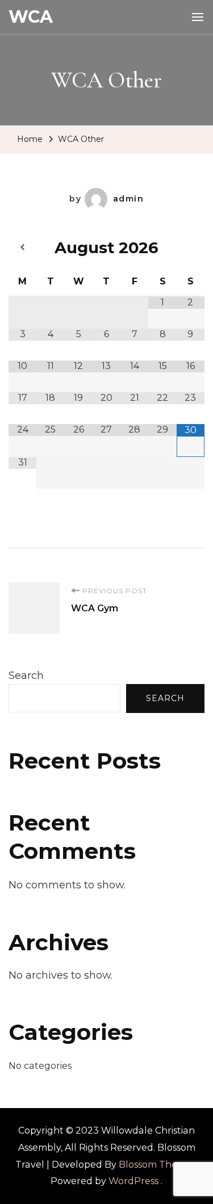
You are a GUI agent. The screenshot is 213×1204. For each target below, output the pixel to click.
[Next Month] (190, 247)
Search (26, 675)
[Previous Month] (22, 247)
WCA (31, 16)
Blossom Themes (157, 1164)
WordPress (133, 1181)
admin (128, 199)
